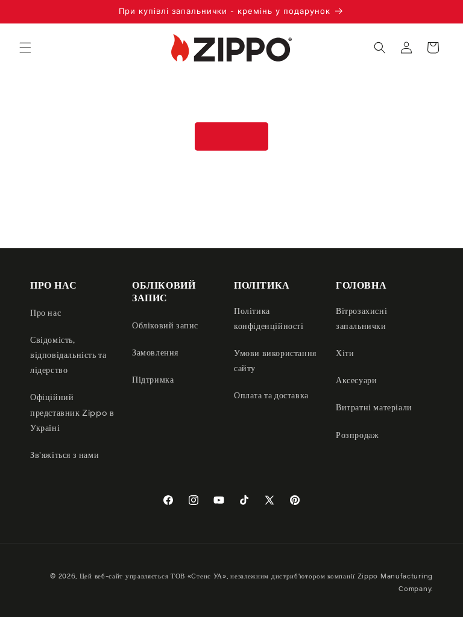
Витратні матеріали (374, 408)
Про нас (45, 313)
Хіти (345, 353)
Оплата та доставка (271, 396)
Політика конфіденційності (269, 319)
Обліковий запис (165, 326)
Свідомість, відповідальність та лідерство (68, 355)
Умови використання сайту (275, 361)
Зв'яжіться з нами (64, 455)
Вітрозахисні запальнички (361, 319)
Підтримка (153, 380)
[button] (25, 47)
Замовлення (155, 353)
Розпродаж (357, 435)
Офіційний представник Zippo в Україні (72, 412)
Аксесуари (356, 381)
